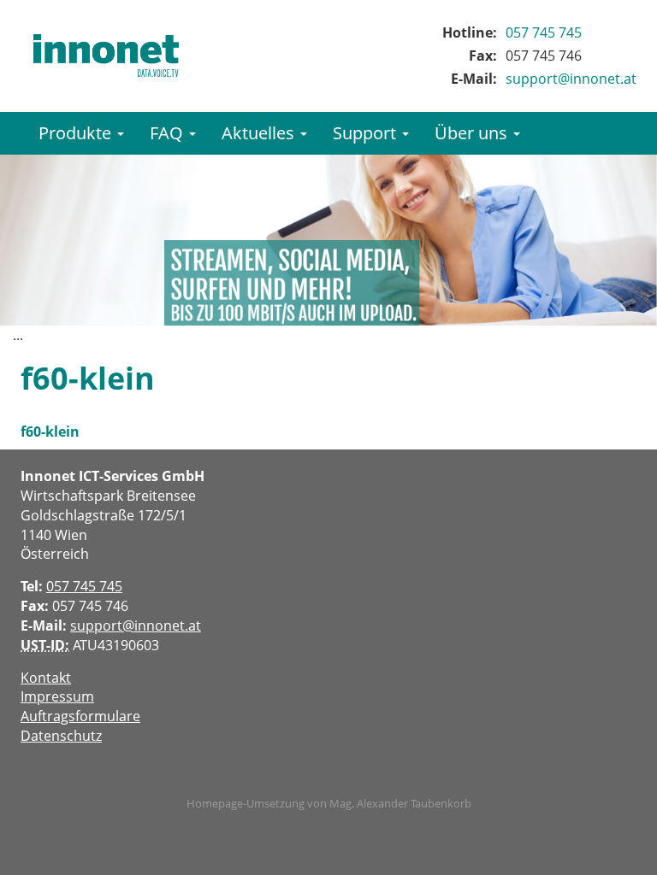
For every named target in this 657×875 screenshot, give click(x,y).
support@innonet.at (571, 78)
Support (366, 132)
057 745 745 (544, 32)
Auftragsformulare (80, 716)
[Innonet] (106, 55)
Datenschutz (61, 735)
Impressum (57, 696)
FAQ (168, 132)
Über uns (473, 132)
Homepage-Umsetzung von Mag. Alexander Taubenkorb (328, 803)
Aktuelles (260, 132)
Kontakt (46, 677)
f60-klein (50, 431)
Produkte (76, 132)
